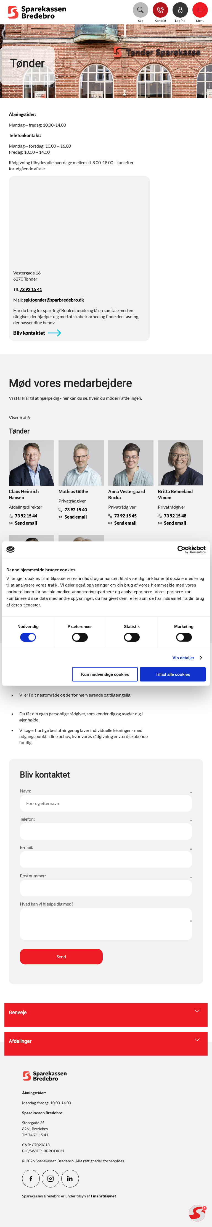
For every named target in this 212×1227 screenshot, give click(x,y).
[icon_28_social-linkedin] (70, 1178)
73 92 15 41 (31, 289)
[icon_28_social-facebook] (31, 1178)
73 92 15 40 (76, 509)
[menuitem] (38, 12)
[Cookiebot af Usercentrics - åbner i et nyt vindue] (181, 549)
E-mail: (26, 847)
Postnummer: (33, 875)
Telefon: (27, 819)
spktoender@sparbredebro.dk (54, 299)
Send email (26, 522)
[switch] (80, 637)
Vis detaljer (183, 657)
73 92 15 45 (125, 515)
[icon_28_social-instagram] (50, 1178)
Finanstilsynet (103, 1196)
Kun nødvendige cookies (105, 674)
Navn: (25, 790)
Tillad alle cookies (173, 674)
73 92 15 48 (175, 515)
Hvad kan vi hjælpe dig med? (46, 903)
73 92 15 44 (26, 515)
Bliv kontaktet (29, 333)
